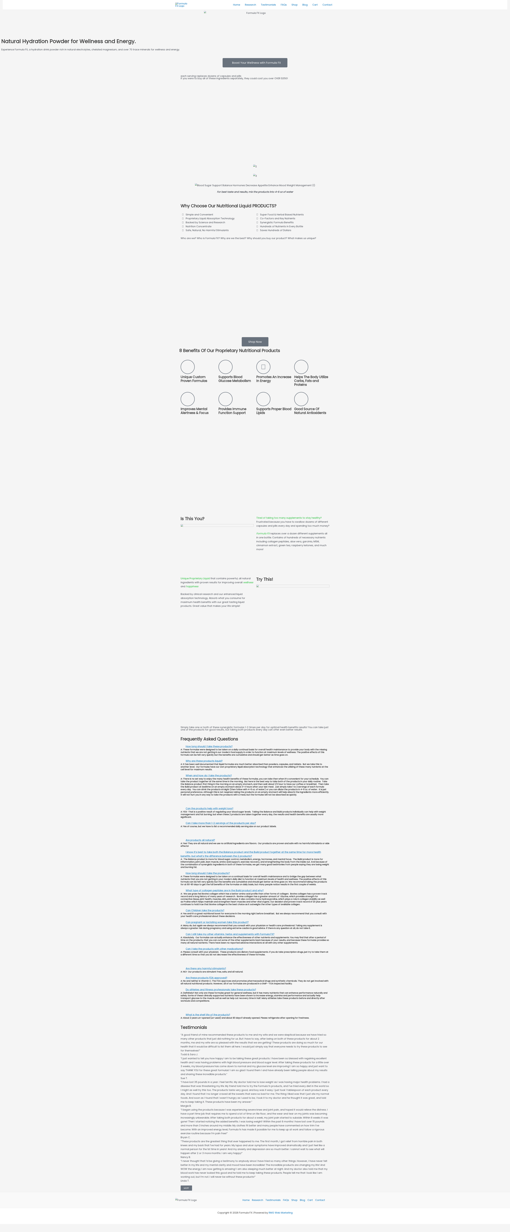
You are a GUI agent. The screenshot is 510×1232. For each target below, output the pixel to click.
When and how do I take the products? (209, 775)
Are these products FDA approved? (206, 977)
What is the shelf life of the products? (208, 1014)
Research (257, 1200)
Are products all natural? (200, 840)
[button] (255, 746)
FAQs (286, 1200)
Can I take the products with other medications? (214, 948)
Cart (310, 1200)
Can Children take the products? (205, 910)
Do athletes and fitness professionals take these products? (221, 989)
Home (246, 1200)
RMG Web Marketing (281, 1212)
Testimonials (273, 1200)
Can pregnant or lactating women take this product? (217, 922)
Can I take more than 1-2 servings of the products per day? (221, 823)
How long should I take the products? (208, 873)
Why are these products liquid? (204, 761)
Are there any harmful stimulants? (206, 968)
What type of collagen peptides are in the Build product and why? (225, 890)
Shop (294, 1200)
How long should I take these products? (209, 746)
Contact (320, 1200)
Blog (302, 1200)
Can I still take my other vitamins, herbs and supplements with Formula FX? (230, 934)
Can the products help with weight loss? (209, 808)
